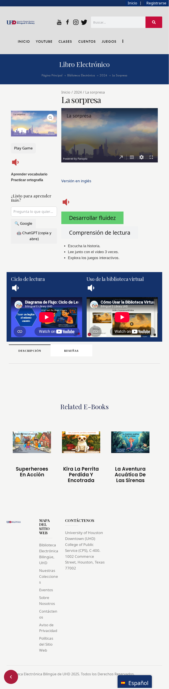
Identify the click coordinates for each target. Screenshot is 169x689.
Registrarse (156, 3)
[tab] (92, 218)
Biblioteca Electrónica (81, 75)
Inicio (132, 3)
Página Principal (52, 75)
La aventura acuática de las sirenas (130, 475)
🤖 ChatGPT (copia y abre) (34, 235)
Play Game (23, 148)
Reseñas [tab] (71, 350)
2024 (103, 75)
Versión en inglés (76, 180)
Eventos (46, 589)
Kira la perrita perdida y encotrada (81, 475)
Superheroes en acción (32, 472)
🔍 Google (23, 223)
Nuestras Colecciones (48, 576)
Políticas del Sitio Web (46, 644)
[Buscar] (153, 22)
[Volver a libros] (11, 677)
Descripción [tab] (29, 350)
